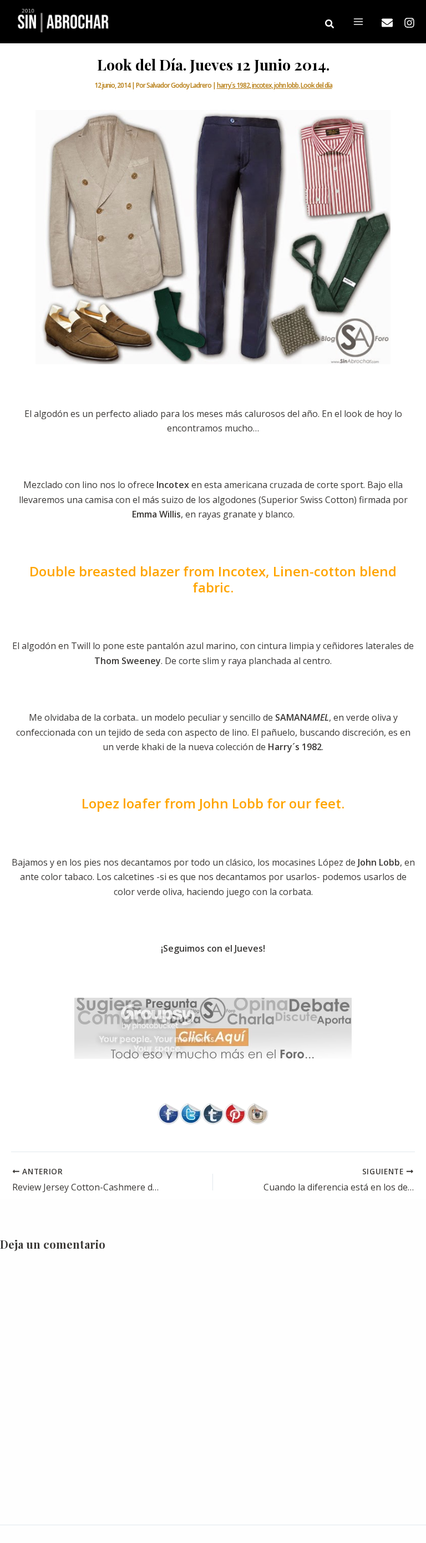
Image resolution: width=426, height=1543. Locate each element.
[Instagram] (409, 22)
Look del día (316, 85)
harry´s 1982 (233, 85)
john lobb (286, 85)
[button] (330, 24)
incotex (262, 85)
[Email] (387, 22)
